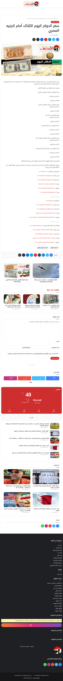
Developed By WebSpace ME (41, 675)
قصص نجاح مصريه (57, 598)
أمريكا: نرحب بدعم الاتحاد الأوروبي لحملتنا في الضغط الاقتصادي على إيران (30, 453)
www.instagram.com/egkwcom (45, 179)
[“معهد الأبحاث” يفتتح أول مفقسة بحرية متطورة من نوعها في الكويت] (54, 433)
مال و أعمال (50, 18)
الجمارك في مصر (57, 588)
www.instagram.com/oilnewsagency (44, 234)
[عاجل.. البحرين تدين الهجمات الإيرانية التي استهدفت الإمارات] (54, 448)
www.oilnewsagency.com (36, 225)
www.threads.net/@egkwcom (48, 192)
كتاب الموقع (59, 601)
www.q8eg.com (50, 200)
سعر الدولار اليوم (42, 247)
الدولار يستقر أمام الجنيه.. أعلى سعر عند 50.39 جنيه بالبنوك (13, 306)
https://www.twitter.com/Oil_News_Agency (44, 238)
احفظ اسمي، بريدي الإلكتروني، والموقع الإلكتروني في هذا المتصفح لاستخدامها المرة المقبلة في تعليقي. (32, 354)
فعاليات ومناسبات (57, 560)
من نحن (60, 545)
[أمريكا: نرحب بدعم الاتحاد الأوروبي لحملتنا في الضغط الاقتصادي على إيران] (54, 455)
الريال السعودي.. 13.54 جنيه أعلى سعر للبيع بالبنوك (50, 306)
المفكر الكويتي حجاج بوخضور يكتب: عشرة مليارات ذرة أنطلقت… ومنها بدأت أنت (29, 438)
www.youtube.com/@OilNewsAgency (44, 242)
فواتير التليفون (58, 593)
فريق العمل (59, 548)
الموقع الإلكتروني (26, 347)
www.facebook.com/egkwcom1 (44, 204)
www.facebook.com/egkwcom (45, 175)
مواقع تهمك (58, 608)
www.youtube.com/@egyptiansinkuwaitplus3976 (42, 217)
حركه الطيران (58, 591)
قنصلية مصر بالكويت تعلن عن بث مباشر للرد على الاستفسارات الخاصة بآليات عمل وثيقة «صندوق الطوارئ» (27, 425)
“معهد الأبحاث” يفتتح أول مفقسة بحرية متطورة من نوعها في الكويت (31, 431)
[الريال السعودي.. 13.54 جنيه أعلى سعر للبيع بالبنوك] (50, 299)
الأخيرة (31, 417)
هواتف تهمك (58, 611)
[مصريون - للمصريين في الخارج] (31, 4)
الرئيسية (56, 18)
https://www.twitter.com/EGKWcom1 (46, 213)
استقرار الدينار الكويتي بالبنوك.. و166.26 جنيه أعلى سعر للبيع (32, 306)
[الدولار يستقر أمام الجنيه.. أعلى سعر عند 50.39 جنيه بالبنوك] (12, 299)
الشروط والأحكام (57, 563)
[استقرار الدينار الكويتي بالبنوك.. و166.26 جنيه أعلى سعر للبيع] (31, 299)
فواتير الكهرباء (58, 596)
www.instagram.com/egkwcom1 (45, 209)
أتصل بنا (60, 553)
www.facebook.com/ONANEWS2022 (43, 229)
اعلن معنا (59, 555)
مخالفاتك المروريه (57, 603)
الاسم (57, 341)
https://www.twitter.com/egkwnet (47, 184)
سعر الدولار (54, 247)
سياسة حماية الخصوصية (56, 565)
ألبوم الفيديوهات (57, 558)
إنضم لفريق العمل (57, 550)
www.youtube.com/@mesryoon (46, 188)
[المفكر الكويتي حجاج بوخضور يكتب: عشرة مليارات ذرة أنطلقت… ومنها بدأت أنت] (54, 440)
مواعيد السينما (58, 606)
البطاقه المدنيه (58, 586)
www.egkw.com (43, 171)
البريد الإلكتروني (55, 347)
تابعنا (30, 625)
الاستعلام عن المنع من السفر (54, 583)
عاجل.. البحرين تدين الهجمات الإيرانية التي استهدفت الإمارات (34, 445)
